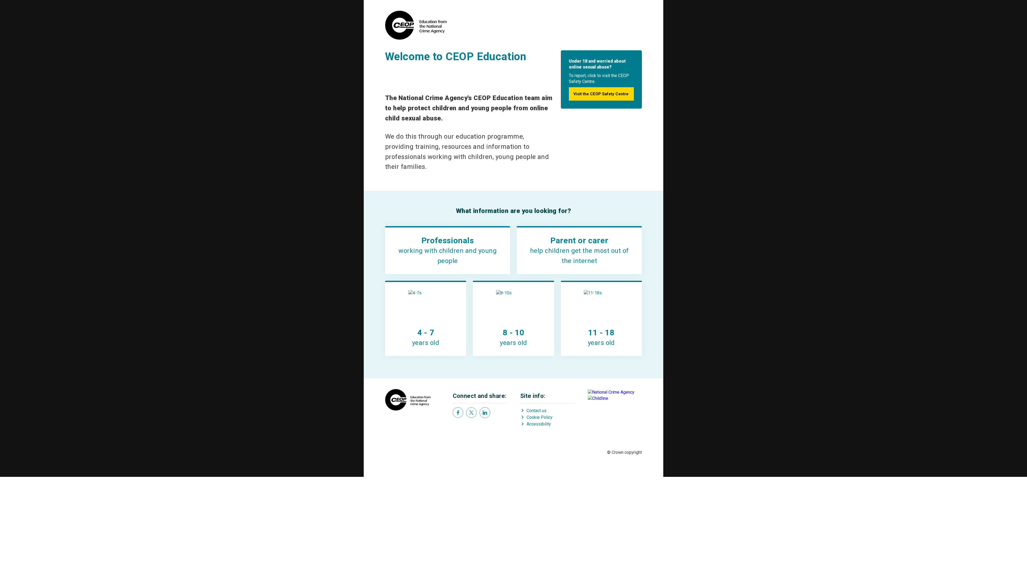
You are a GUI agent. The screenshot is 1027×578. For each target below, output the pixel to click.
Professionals (447, 240)
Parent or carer (579, 240)
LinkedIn (485, 412)
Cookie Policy (540, 417)
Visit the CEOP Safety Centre (601, 94)
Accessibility (539, 424)
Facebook (458, 412)
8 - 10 (513, 332)
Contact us (536, 410)
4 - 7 (425, 332)
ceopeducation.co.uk (416, 25)
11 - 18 (601, 332)
